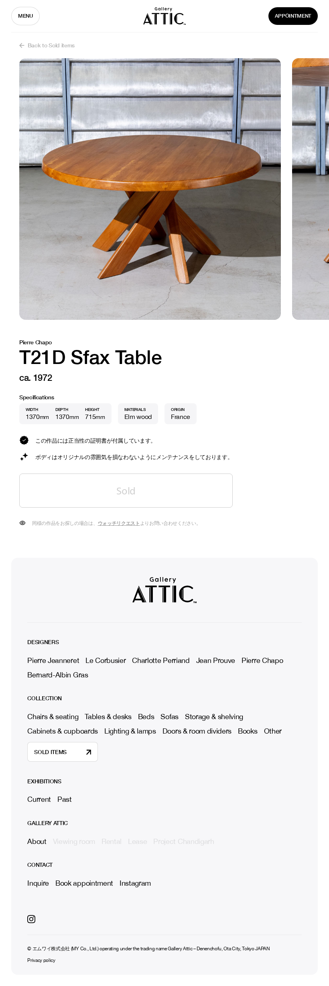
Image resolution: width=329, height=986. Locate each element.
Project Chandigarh (183, 842)
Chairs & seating (52, 716)
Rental (112, 842)
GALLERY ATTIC (47, 823)
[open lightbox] (150, 189)
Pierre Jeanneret (53, 660)
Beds (146, 716)
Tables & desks (108, 716)
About (36, 842)
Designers (43, 642)
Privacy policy (41, 960)
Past (64, 799)
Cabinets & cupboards (62, 731)
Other (273, 731)
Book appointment (84, 883)
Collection (44, 698)
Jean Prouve (215, 660)
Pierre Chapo (262, 660)
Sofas (169, 716)
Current (39, 799)
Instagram (135, 883)
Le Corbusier (105, 660)
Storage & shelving (214, 716)
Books (247, 731)
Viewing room (74, 842)
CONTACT (40, 865)
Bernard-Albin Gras (57, 675)
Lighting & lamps (130, 731)
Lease (137, 842)
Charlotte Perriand (160, 660)
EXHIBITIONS (44, 781)
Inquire (38, 883)
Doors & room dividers (197, 731)
